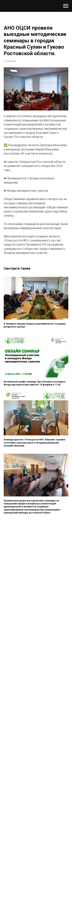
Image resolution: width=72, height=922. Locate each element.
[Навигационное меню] (65, 6)
